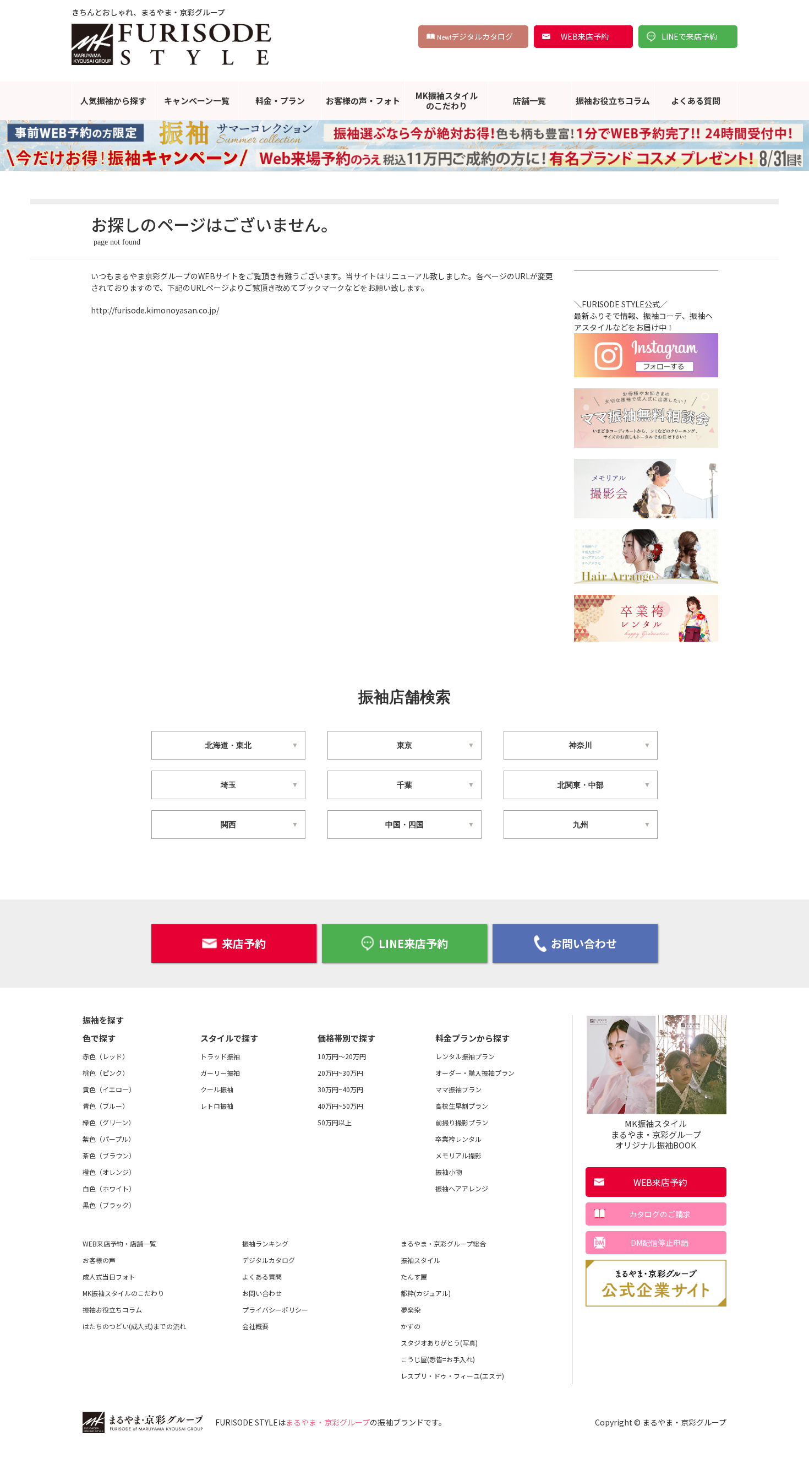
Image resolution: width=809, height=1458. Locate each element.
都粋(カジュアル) (426, 1293)
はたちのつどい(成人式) (134, 1326)
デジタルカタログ (475, 36)
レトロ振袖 (216, 1105)
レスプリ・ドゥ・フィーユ (452, 1375)
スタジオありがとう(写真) (439, 1342)
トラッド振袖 (220, 1056)
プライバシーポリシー (275, 1309)
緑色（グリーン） (109, 1122)
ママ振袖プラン (458, 1089)
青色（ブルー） (106, 1105)
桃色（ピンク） (106, 1072)
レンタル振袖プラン (465, 1056)
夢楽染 (410, 1309)
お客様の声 (99, 1260)
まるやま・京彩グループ (328, 1422)
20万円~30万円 (340, 1072)
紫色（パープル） (109, 1138)
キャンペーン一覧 (196, 100)
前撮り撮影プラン (461, 1122)
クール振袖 (216, 1089)
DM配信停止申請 (659, 1242)
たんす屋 (414, 1276)
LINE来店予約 (413, 943)
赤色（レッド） (106, 1056)
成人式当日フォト (109, 1276)
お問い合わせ (584, 943)
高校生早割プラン (461, 1105)
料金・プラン (280, 100)
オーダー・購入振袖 (475, 1072)
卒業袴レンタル (458, 1138)
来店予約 (244, 943)
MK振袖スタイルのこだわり (447, 100)
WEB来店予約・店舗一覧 (119, 1243)
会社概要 (255, 1326)
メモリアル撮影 (458, 1155)
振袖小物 (448, 1172)
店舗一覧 (529, 100)
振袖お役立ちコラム (613, 100)
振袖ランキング (265, 1243)
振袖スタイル (420, 1260)
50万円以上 (335, 1122)
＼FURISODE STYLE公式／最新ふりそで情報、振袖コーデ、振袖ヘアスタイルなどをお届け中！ (643, 316)
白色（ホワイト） (109, 1188)
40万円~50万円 (340, 1105)
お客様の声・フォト (363, 100)
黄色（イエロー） (109, 1089)
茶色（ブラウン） (109, 1155)
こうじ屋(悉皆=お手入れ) (438, 1359)
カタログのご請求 (660, 1213)
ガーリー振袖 (220, 1072)
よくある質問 (695, 100)
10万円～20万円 (342, 1056)
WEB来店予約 (585, 36)
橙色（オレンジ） (109, 1172)
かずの (410, 1326)
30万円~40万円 (340, 1089)
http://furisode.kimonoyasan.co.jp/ (155, 310)
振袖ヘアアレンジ (461, 1188)
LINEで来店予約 (689, 36)
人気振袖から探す (113, 100)
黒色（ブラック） (109, 1205)
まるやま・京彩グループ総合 (443, 1243)
